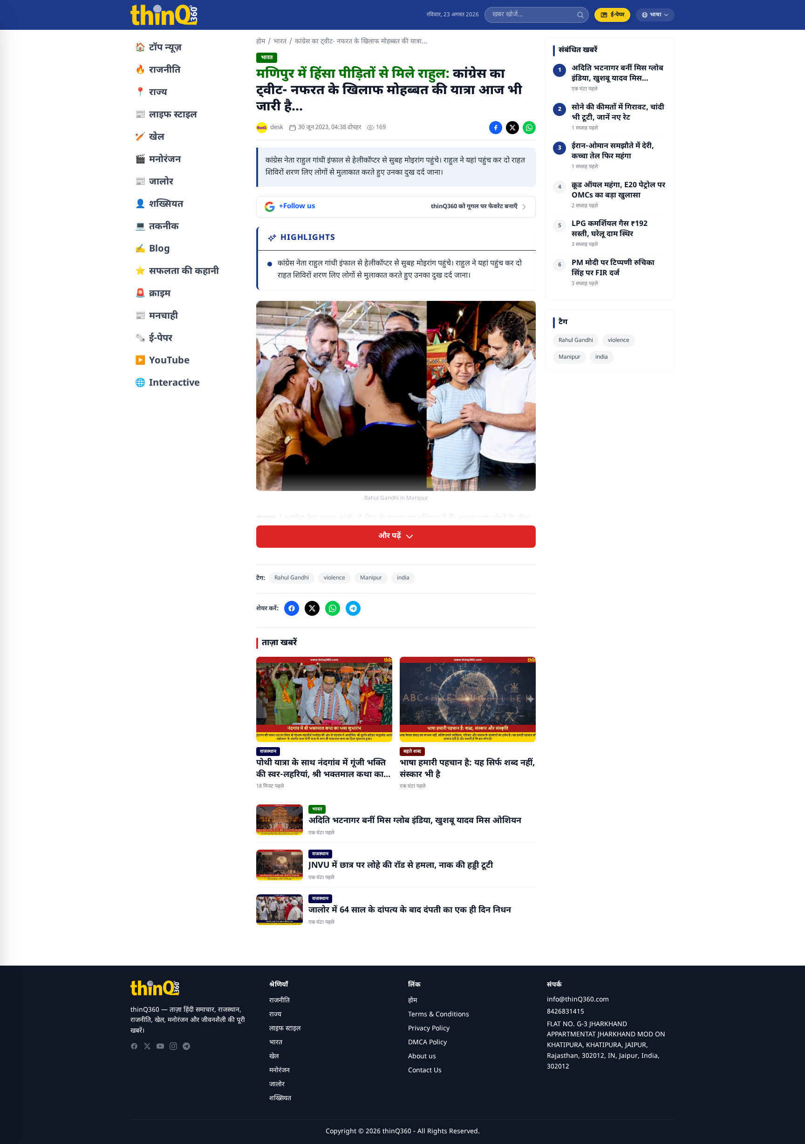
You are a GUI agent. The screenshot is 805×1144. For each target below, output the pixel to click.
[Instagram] (173, 1046)
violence (334, 578)
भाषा (656, 15)
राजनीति (279, 1000)
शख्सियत (280, 1098)
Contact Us (425, 1070)
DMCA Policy (427, 1042)
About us (422, 1056)
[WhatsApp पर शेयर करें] (529, 127)
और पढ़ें (389, 536)
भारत (280, 41)
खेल (274, 1056)
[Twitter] (147, 1046)
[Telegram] (186, 1046)
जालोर (277, 1084)
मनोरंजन (279, 1070)
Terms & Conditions (438, 1014)
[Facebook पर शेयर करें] (495, 127)
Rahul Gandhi (291, 578)
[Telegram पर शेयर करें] (353, 608)
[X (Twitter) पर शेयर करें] (512, 127)
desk (276, 127)
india (403, 578)
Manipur (371, 578)
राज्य (275, 1014)
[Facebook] (134, 1046)
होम (260, 41)
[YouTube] (160, 1046)
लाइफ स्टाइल (284, 1028)
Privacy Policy (429, 1028)
